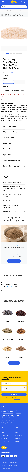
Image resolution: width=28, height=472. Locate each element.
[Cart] (25, 2)
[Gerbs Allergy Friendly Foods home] (4, 447)
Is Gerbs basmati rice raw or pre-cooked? (12, 195)
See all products (14, 363)
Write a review (14, 72)
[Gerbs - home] (14, 2)
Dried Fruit (12, 411)
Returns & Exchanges (13, 465)
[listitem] (7, 53)
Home (2, 14)
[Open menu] (2, 2)
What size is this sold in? (10, 211)
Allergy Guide (18, 435)
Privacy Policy (17, 399)
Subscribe (14, 394)
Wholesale (7, 14)
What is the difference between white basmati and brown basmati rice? (12, 188)
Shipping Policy (5, 435)
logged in (9, 286)
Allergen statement (20, 91)
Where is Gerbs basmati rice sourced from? (11, 206)
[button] (7, 315)
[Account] (21, 2)
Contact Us (4, 438)
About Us (17, 432)
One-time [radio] (8, 82)
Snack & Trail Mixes (8, 415)
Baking (11, 419)
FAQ (2, 432)
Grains (4, 419)
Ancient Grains (14, 14)
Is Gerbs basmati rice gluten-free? (12, 182)
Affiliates (17, 441)
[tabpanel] (14, 244)
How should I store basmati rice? (12, 201)
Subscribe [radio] (19, 82)
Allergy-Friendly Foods (8, 423)
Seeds (4, 411)
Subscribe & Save (5, 441)
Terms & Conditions (5, 468)
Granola (18, 415)
